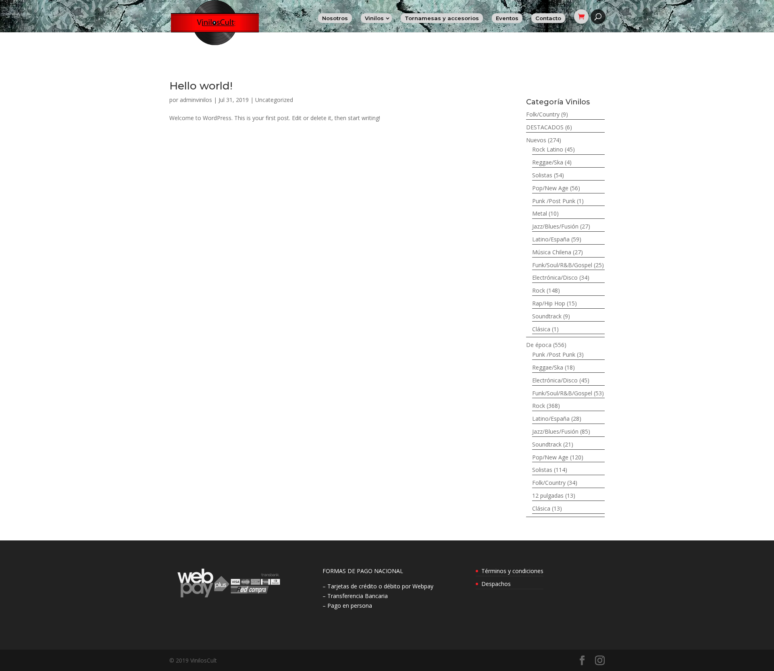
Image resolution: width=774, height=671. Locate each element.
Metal (539, 213)
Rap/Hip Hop (548, 303)
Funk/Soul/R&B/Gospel (562, 265)
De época (538, 345)
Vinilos (374, 18)
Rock (538, 290)
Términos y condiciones (512, 571)
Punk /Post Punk (553, 201)
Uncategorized (274, 100)
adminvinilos (196, 100)
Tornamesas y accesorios (442, 18)
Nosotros (335, 18)
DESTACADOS (545, 127)
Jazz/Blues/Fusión (555, 226)
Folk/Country (543, 114)
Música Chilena (551, 252)
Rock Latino (547, 149)
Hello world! (201, 85)
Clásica (541, 329)
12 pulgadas (548, 495)
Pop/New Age (550, 188)
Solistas (542, 175)
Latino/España (551, 239)
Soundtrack (547, 316)
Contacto (548, 18)
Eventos (507, 18)
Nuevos (536, 140)
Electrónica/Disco (555, 277)
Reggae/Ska (547, 162)
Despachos (496, 584)
